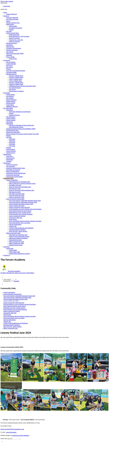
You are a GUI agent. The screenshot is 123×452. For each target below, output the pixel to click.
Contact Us (6, 255)
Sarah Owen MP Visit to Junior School (20, 211)
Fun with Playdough (15, 88)
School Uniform (10, 118)
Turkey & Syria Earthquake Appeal (19, 236)
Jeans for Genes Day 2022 (16, 195)
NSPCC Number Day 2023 (16, 241)
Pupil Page (6, 247)
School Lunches (10, 120)
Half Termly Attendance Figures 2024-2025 (21, 125)
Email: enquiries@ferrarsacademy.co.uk (12, 429)
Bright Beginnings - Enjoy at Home (19, 36)
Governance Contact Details (14, 176)
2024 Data (12, 141)
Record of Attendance (12, 171)
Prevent (11, 29)
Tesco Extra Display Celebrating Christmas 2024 (23, 202)
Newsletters (9, 159)
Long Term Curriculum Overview (15, 70)
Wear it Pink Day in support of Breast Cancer (22, 183)
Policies (8, 135)
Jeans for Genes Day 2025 (16, 197)
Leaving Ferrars (10, 152)
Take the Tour (10, 46)
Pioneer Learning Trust (13, 23)
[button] (7, 9)
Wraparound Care (11, 43)
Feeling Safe (9, 248)
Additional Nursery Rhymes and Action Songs (22, 86)
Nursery (11, 113)
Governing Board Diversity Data (15, 168)
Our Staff (9, 31)
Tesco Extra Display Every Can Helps (19, 223)
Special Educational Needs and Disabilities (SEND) (21, 129)
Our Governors (10, 166)
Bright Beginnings (14, 34)
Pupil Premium (10, 149)
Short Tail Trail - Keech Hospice (18, 231)
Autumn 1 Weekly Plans (16, 76)
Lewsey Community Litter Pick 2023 (19, 207)
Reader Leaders (10, 101)
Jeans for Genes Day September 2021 (20, 187)
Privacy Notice (10, 57)
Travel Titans (10, 105)
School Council (10, 103)
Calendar (9, 161)
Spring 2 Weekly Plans (15, 81)
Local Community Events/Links (15, 199)
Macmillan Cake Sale (15, 185)
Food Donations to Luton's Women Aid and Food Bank (25, 209)
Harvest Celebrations (15, 224)
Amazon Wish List (11, 14)
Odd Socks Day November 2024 (18, 235)
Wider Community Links (13, 233)
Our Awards (9, 52)
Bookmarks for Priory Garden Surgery (20, 212)
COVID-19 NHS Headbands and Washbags (21, 228)
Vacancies (9, 55)
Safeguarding (10, 24)
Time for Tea (12, 226)
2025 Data (12, 139)
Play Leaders (10, 98)
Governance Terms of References (16, 173)
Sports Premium (11, 151)
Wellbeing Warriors (12, 106)
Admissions (9, 110)
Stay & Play (12, 89)
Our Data (9, 137)
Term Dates (9, 122)
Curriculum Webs (11, 72)
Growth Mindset (11, 64)
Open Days (9, 156)
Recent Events (10, 158)
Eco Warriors (10, 96)
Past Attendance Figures (16, 127)
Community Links (8, 178)
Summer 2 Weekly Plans (16, 84)
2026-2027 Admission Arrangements (20, 111)
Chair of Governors (12, 164)
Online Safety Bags (14, 252)
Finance (8, 147)
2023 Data (12, 142)
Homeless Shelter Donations (17, 229)
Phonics (8, 69)
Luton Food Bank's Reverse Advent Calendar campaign (25, 221)
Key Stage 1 (9, 67)
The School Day (10, 117)
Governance (7, 163)
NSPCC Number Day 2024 (16, 243)
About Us (6, 16)
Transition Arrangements (13, 48)
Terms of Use (13, 58)
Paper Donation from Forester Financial (20, 214)
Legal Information (11, 432)
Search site (4, 438)
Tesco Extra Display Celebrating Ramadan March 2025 (25, 200)
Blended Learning (11, 74)
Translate (16, 281)
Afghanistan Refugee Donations (18, 238)
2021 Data (12, 146)
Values (8, 21)
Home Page (6, 6)
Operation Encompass (15, 28)
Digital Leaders (10, 94)
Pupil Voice (6, 93)
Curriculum (6, 60)
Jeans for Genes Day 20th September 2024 (21, 190)
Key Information (8, 108)
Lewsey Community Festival (17, 216)
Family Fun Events (14, 38)
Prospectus (9, 45)
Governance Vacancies (12, 175)
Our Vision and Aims (12, 19)
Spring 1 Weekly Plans (15, 79)
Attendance (9, 123)
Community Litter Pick (15, 217)
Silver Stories (13, 219)
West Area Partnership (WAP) (15, 53)
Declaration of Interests (13, 170)
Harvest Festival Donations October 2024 (21, 204)
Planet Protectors (11, 99)
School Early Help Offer (13, 132)
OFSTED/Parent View (12, 130)
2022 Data (12, 144)
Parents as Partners (12, 50)
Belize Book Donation (15, 240)
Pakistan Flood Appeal (15, 245)
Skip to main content (7, 1)
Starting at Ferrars (14, 115)
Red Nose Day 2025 (14, 192)
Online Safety (13, 26)
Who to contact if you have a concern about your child (22, 134)
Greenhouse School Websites (20, 435)
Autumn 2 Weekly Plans (16, 77)
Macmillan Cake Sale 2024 (16, 194)
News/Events (7, 154)
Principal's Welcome (12, 17)
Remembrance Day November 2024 (19, 182)
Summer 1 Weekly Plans (16, 82)
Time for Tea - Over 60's (16, 40)
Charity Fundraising (12, 180)
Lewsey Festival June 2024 (16, 206)
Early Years (9, 65)
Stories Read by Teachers (16, 91)
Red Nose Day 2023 (14, 188)
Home (5, 12)
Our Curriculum (10, 62)
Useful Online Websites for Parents (19, 253)
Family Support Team (12, 33)
